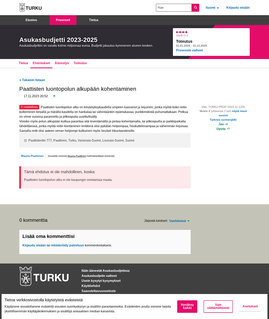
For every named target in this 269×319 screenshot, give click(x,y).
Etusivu (31, 20)
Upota (221, 128)
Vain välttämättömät (218, 306)
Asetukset (250, 306)
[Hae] (195, 8)
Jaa (221, 124)
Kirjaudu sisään (238, 7)
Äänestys (62, 63)
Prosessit (63, 20)
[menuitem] (213, 7)
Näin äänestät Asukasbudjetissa (106, 270)
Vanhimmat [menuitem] (177, 221)
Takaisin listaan (33, 80)
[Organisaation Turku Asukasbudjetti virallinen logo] (30, 7)
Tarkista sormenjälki (223, 119)
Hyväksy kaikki (187, 306)
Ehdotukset (41, 63)
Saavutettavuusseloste (99, 291)
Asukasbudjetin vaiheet (99, 275)
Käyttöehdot (91, 286)
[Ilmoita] (54, 96)
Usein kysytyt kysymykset (101, 280)
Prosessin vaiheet (189, 50)
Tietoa (93, 20)
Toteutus (80, 63)
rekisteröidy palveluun (67, 245)
